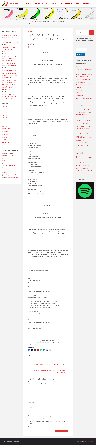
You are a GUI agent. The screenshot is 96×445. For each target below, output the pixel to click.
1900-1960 (5, 107)
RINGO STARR (79, 148)
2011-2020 (5, 123)
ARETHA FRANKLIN (79, 109)
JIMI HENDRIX (89, 131)
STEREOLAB (5, 142)
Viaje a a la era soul (81, 101)
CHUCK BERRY (80, 117)
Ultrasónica (79, 95)
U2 (80, 173)
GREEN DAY (86, 128)
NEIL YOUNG (85, 142)
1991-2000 (33, 21)
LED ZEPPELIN (6, 134)
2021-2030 (5, 126)
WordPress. (91, 441)
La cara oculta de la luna (83, 79)
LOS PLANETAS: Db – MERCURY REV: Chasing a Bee (10, 165)
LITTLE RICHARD (89, 140)
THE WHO (86, 170)
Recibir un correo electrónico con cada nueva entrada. (44, 427)
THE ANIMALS (85, 150)
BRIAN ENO (84, 112)
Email (78, 46)
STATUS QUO (79, 150)
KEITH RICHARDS (87, 137)
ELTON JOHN (84, 120)
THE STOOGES (83, 168)
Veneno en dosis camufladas (84, 98)
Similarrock (5, 170)
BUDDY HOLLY (88, 114)
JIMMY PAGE (79, 134)
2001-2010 (5, 120)
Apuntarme (80, 54)
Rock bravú (79, 92)
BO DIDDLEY (6, 129)
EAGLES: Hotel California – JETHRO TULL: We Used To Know (10, 158)
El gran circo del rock (82, 67)
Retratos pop (80, 90)
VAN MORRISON (85, 173)
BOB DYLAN (88, 109)
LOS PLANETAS (6, 137)
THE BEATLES (6, 145)
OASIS (4, 140)
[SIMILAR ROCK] (5, 4)
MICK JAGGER (79, 142)
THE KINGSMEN (88, 160)
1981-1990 (5, 115)
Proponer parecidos (12, 175)
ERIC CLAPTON (86, 123)
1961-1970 (5, 109)
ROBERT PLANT (87, 148)
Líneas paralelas (80, 82)
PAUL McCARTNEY (83, 145)
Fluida (84, 441)
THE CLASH (88, 157)
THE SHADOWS (86, 165)
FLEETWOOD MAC (80, 126)
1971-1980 (5, 112)
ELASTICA (5, 131)
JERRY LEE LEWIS (82, 131)
